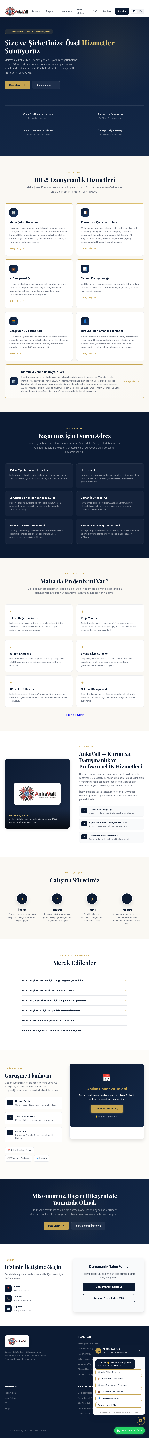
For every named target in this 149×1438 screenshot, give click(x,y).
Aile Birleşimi (84, 1403)
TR (134, 11)
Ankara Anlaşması (86, 1408)
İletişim (122, 11)
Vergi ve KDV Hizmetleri (89, 1364)
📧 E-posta (41, 1158)
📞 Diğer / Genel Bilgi (107, 1405)
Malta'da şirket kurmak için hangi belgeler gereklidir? (52, 980)
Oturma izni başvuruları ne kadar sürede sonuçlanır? (52, 1030)
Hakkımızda (66, 11)
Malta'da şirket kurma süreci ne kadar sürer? (48, 990)
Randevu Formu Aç (107, 1108)
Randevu (107, 11)
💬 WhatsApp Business (18, 1158)
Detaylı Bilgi (15, 248)
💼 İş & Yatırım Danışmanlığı (110, 1392)
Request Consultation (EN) (109, 1298)
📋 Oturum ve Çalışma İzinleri (110, 1379)
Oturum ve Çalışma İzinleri (90, 1348)
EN (140, 11)
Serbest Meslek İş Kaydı (89, 1393)
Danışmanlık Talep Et (109, 1286)
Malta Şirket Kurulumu (88, 1343)
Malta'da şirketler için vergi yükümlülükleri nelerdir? (52, 1010)
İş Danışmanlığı (85, 1354)
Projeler (50, 11)
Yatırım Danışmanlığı (87, 1359)
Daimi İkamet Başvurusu (89, 1398)
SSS (95, 11)
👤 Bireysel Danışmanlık (108, 1398)
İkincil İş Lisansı (85, 1413)
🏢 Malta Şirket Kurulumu (109, 1372)
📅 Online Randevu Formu (19, 1150)
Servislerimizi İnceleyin (88, 1225)
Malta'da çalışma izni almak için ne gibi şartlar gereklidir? (55, 1000)
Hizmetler (36, 11)
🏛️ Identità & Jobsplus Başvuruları (112, 1385)
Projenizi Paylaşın (74, 714)
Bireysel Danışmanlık (87, 1369)
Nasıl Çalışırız (81, 11)
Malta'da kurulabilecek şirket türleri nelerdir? (48, 1020)
